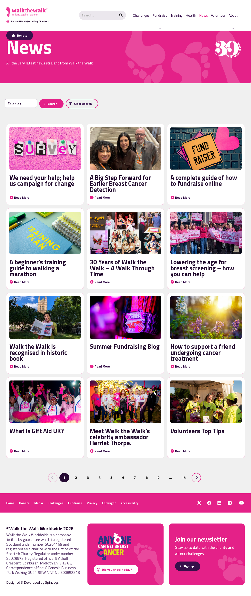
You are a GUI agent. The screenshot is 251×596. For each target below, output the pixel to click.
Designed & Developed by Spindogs (32, 582)
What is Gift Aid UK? (36, 431)
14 (184, 477)
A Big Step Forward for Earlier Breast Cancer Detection (120, 183)
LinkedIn (219, 503)
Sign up (188, 566)
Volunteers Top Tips (197, 431)
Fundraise (160, 15)
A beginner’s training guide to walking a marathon (37, 268)
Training (176, 15)
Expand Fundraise (160, 28)
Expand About (233, 28)
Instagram (230, 503)
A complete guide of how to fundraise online (203, 181)
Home (10, 503)
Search (121, 15)
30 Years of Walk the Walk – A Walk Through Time (122, 268)
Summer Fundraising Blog (125, 346)
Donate (24, 503)
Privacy (92, 503)
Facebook (209, 503)
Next (196, 477)
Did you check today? (117, 569)
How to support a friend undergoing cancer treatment (202, 352)
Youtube (241, 503)
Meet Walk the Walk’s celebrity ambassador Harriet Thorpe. (120, 437)
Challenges (141, 15)
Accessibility (129, 503)
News (203, 15)
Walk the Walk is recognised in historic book (38, 352)
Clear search (83, 103)
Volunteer (218, 15)
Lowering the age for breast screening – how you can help (202, 268)
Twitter (199, 503)
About (233, 15)
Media (38, 503)
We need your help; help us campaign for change (42, 181)
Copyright (109, 503)
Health (191, 15)
